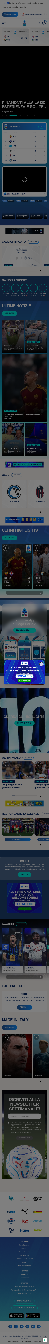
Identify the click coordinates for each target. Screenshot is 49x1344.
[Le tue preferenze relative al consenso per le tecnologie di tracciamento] (45, 1340)
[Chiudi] (41, 664)
